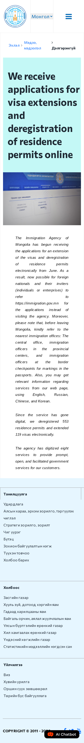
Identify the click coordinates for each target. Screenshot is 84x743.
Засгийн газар (16, 597)
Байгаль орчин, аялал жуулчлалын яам (37, 618)
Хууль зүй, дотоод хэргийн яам (31, 604)
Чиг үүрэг (12, 532)
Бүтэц (9, 539)
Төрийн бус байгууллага (25, 695)
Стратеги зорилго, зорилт (27, 525)
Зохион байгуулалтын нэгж (28, 546)
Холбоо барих (16, 560)
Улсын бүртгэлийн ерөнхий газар (33, 625)
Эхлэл (14, 45)
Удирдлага (13, 504)
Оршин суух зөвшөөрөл (25, 688)
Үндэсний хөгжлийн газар (27, 639)
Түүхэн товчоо (16, 553)
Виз (7, 674)
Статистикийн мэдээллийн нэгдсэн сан (38, 646)
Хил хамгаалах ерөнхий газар (30, 632)
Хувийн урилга (16, 681)
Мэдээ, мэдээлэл (32, 45)
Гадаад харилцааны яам (25, 611)
